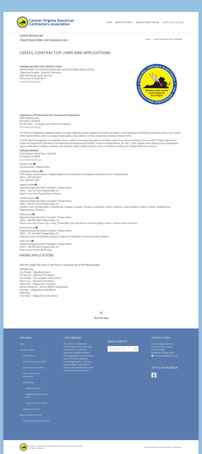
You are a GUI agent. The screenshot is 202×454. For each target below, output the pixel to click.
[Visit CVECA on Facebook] (153, 376)
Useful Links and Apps (30, 426)
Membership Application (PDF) (36, 395)
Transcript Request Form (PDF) (36, 420)
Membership (28, 382)
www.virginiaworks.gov (31, 159)
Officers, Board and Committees (31, 375)
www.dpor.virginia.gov (30, 81)
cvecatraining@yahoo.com (165, 355)
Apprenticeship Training (30, 415)
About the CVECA (27, 349)
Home (22, 343)
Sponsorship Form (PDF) (36, 403)
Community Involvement (33, 367)
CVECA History (29, 355)
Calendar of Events (31, 409)
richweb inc (177, 447)
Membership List (33, 388)
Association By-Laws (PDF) (34, 361)
